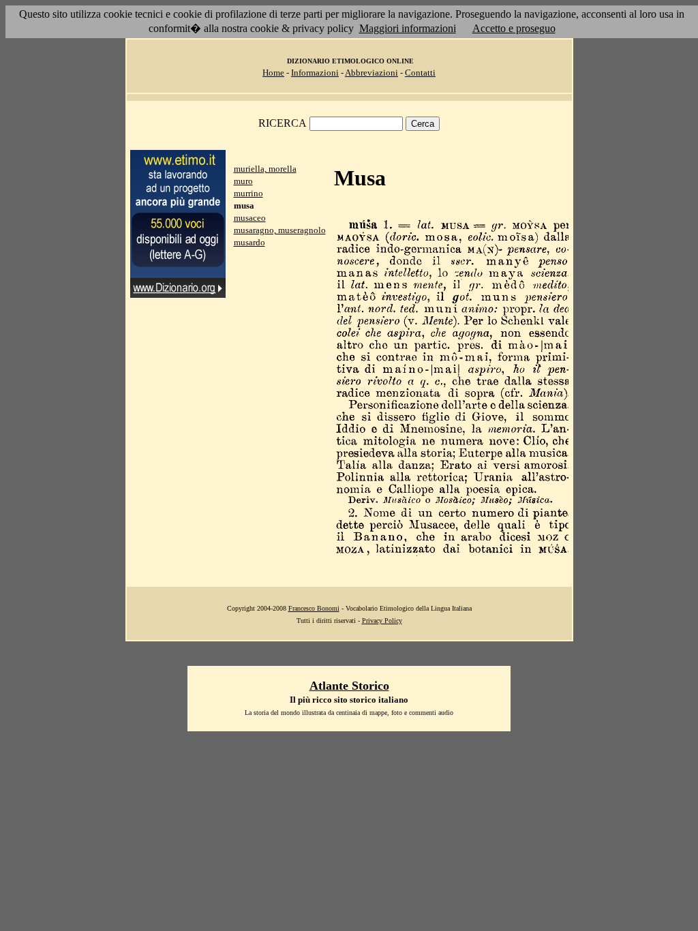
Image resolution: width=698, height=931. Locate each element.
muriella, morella (265, 169)
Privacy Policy (382, 620)
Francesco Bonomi (313, 608)
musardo (249, 242)
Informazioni (315, 72)
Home (273, 72)
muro (243, 181)
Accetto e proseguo (514, 28)
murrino (248, 193)
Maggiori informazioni (407, 28)
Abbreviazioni (371, 72)
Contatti (420, 72)
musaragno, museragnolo (280, 230)
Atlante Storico (349, 685)
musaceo (250, 218)
